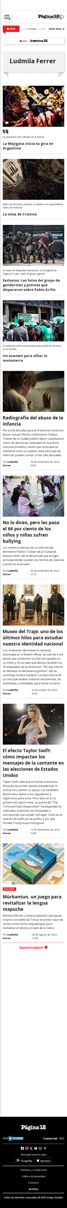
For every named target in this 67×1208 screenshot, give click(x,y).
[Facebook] (22, 1148)
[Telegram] (44, 1148)
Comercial (50, 1138)
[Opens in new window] (24, 1160)
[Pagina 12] (51, 17)
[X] (31, 1148)
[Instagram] (26, 1148)
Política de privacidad (33, 1176)
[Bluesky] (35, 1148)
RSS (61, 1138)
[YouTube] (40, 1148)
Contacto (33, 1182)
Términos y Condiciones (33, 1170)
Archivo (33, 1189)
